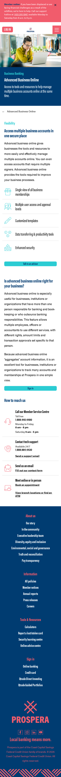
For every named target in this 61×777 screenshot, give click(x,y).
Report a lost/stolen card (30, 633)
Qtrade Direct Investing (30, 678)
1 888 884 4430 (23, 449)
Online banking (30, 666)
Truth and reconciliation (31, 554)
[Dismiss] (55, 5)
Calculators (30, 626)
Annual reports (30, 593)
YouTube (40, 732)
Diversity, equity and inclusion (30, 541)
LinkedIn (34, 732)
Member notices (31, 587)
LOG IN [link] (7, 29)
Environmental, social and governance (30, 547)
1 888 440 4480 (23, 419)
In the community (30, 529)
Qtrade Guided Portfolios (30, 684)
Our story (30, 522)
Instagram (27, 732)
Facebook (20, 732)
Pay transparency (30, 560)
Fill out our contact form (28, 470)
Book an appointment (27, 485)
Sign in (30, 388)
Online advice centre (30, 645)
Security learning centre (30, 639)
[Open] (56, 30)
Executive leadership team (30, 535)
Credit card (30, 672)
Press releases (30, 599)
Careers (30, 606)
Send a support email (27, 456)
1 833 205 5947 (21, 14)
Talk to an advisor (30, 264)
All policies (30, 581)
